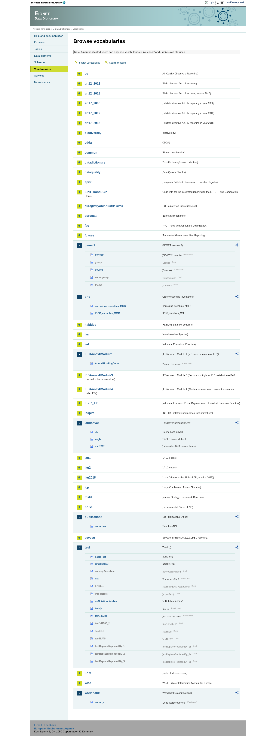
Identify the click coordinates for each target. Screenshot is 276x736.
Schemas (39, 62)
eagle (98, 439)
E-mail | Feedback (45, 724)
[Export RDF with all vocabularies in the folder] (236, 245)
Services (39, 75)
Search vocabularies (89, 63)
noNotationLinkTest (106, 601)
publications (93, 516)
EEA (49, 3)
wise (88, 683)
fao (87, 225)
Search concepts (117, 63)
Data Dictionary (62, 29)
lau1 (88, 457)
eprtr (88, 182)
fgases (89, 235)
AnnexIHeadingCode (107, 363)
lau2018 (90, 477)
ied (87, 344)
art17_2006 (92, 103)
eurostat (91, 215)
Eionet (49, 29)
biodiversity (93, 132)
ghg (87, 296)
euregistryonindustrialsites (104, 206)
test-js (98, 608)
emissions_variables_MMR (110, 306)
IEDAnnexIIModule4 (99, 389)
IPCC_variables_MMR (107, 313)
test (87, 547)
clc (96, 432)
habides (90, 324)
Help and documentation (48, 35)
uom (88, 673)
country (99, 702)
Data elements (42, 55)
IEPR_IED (92, 403)
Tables (38, 48)
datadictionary (95, 162)
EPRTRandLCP (96, 192)
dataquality (92, 172)
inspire (89, 413)
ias (87, 334)
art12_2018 (92, 93)
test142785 (101, 615)
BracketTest (101, 564)
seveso (90, 537)
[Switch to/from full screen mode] (223, 3)
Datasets (39, 42)
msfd (88, 497)
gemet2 (90, 245)
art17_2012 (92, 113)
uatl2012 (100, 446)
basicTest (100, 556)
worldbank (92, 693)
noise (89, 507)
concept (99, 254)
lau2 (88, 467)
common (91, 152)
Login (211, 2)
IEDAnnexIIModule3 (99, 375)
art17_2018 (92, 123)
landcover (92, 423)
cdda (88, 142)
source (99, 269)
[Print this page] (218, 3)
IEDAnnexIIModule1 (99, 354)
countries (100, 526)
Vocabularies (42, 69)
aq (86, 73)
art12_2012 (92, 83)
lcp (87, 487)
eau (97, 578)
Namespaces (42, 82)
